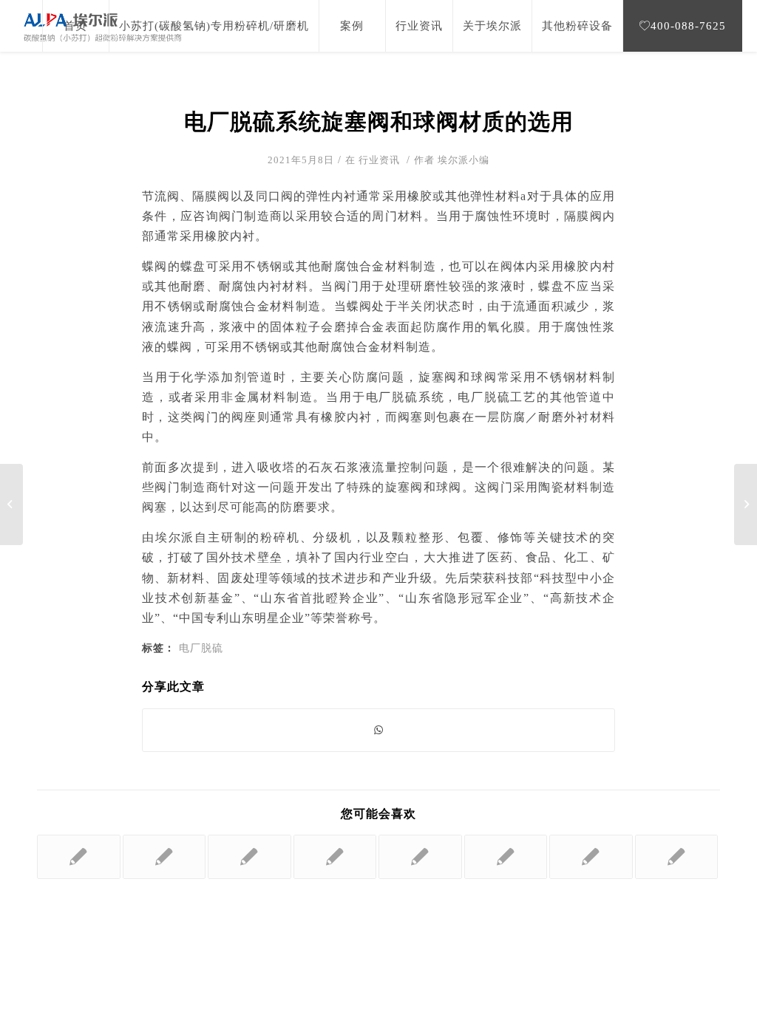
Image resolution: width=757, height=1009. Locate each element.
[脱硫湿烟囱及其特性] (420, 857)
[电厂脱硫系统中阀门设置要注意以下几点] (11, 504)
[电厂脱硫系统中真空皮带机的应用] (677, 857)
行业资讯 (379, 159)
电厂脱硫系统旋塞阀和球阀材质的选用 (379, 121)
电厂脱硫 (201, 648)
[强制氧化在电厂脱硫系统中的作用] (335, 857)
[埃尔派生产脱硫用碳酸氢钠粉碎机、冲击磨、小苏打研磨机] (591, 857)
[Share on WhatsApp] (378, 730)
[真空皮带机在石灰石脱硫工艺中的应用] (506, 857)
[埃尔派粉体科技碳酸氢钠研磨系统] (249, 857)
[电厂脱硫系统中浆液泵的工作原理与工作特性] (164, 857)
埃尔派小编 (463, 159)
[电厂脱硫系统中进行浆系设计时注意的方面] (78, 857)
